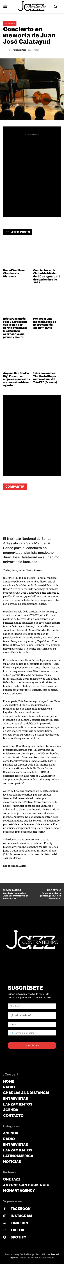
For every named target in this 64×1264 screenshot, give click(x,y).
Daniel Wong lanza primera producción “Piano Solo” (50, 896)
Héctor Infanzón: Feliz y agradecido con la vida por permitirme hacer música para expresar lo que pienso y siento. (15, 328)
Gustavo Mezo (19, 50)
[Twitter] (26, 498)
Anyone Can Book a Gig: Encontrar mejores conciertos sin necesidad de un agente (16, 379)
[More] (45, 498)
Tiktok (18, 1230)
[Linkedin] (4, 1223)
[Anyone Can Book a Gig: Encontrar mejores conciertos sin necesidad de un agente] (17, 356)
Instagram (21, 1216)
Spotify (18, 1237)
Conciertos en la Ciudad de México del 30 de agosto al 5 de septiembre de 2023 (46, 276)
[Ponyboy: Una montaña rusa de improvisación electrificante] (47, 302)
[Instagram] (4, 1216)
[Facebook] (17, 498)
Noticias (10, 23)
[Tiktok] (4, 1230)
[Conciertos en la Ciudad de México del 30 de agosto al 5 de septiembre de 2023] (47, 253)
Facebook (21, 1208)
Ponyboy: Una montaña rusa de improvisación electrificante (44, 323)
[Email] (35, 498)
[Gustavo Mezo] (6, 50)
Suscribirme (32, 1045)
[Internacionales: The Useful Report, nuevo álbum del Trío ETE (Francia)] (47, 356)
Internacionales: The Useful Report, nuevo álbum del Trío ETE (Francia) (46, 377)
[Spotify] (4, 1237)
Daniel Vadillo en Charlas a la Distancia (14, 273)
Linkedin (19, 1223)
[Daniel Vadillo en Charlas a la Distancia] (17, 253)
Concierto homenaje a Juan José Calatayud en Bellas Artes (15, 896)
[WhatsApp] (7, 498)
